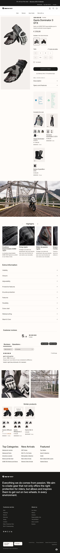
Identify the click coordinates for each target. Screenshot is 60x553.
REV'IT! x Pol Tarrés (26, 453)
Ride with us (41, 13)
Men (17, 13)
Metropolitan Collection (27, 456)
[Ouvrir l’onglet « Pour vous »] (56, 549)
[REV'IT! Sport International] (7, 8)
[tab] (17, 344)
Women (24, 13)
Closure (4, 276)
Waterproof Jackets (7, 450)
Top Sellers (43, 450)
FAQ (4, 510)
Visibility (5, 270)
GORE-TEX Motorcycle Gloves (10, 461)
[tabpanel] (30, 358)
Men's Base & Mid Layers (46, 458)
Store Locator (35, 521)
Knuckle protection (8, 292)
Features (5, 297)
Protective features (8, 287)
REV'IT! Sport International (12, 548)
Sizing (4, 519)
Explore (33, 524)
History (33, 512)
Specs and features (40, 85)
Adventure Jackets (7, 456)
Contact (5, 521)
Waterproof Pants (6, 453)
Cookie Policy (31, 542)
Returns (5, 514)
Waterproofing (7, 314)
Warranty (5, 517)
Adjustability (6, 281)
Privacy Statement (40, 542)
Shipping (5, 512)
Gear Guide (31, 13)
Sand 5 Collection (44, 453)
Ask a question (44, 343)
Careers (34, 514)
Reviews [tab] (7, 344)
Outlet (41, 456)
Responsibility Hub (36, 517)
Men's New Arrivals (26, 458)
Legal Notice (54, 544)
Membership (39, 4)
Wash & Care (6, 319)
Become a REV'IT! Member (37, 1)
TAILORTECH (35, 519)
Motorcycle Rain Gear (7, 458)
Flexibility (5, 303)
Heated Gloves (44, 461)
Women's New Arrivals (27, 461)
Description (37, 81)
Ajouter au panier (45, 68)
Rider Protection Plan (8, 524)
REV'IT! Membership (8, 526)
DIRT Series (24, 450)
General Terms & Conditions (51, 542)
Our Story (34, 510)
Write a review (53, 343)
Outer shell (5, 308)
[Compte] (49, 8)
